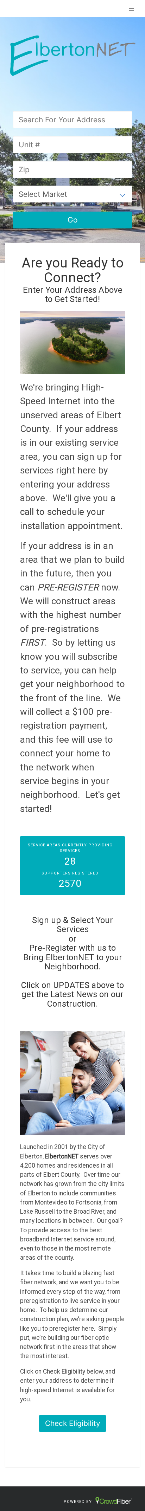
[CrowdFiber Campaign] (72, 55)
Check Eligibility (72, 1423)
